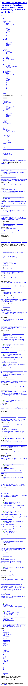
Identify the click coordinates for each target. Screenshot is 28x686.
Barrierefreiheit (6, 651)
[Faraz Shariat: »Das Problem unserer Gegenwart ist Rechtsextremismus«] (13, 438)
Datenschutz (5, 650)
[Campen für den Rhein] (14, 590)
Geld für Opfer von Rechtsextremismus (9, 189)
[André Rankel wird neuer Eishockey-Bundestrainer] (6, 265)
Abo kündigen (6, 632)
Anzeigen (5, 645)
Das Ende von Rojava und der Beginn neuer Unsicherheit (12, 323)
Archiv (4, 654)
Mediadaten (5, 646)
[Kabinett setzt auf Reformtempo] (14, 465)
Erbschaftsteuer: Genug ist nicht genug (8, 546)
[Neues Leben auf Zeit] (14, 211)
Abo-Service (8, 69)
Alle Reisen (8, 63)
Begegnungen (8, 44)
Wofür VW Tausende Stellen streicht (8, 228)
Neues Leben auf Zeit (5, 215)
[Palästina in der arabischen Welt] (14, 375)
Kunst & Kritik (9, 42)
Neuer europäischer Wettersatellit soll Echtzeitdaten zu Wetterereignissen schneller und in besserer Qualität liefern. (13, 562)
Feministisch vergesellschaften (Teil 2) (8, 297)
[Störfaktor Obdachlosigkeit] (14, 478)
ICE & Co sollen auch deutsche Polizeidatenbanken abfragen (13, 391)
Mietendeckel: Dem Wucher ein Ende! (8, 177)
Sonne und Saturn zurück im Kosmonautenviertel (11, 571)
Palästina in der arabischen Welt (7, 379)
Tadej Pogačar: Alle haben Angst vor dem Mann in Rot (12, 404)
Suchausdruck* (6, 95)
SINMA (13, 684)
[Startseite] (14, 7)
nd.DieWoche (8, 67)
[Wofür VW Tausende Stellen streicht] (14, 225)
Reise (7, 48)
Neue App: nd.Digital (7, 634)
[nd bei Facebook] (3, 667)
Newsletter (8, 31)
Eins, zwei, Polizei (4, 456)
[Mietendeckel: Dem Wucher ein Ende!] (14, 173)
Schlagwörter (6, 656)
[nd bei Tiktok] (6, 37)
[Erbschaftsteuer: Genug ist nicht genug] (14, 542)
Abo (1, 15)
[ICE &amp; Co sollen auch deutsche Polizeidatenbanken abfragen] (14, 387)
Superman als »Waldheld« (6, 493)
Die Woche (8, 29)
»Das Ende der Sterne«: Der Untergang (9, 429)
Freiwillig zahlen (6, 636)
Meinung (7, 23)
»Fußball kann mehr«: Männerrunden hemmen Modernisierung (13, 201)
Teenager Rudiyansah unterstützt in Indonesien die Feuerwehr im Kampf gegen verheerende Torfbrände (14, 496)
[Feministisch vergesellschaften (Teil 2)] (14, 293)
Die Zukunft (5, 660)
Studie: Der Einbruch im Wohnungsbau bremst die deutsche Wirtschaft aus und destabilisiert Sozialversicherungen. (13, 420)
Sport (7, 28)
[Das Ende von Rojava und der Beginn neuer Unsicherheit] (14, 320)
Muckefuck (8, 53)
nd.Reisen (5, 658)
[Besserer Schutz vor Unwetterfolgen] (14, 556)
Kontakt (4, 643)
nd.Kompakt (8, 51)
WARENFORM (4, 684)
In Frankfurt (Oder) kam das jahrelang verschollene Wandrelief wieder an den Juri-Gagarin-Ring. (13, 574)
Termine (5, 60)
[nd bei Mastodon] (6, 32)
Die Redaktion (6, 638)
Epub (7, 633)
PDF (4, 633)
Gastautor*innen (6, 640)
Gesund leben (8, 56)
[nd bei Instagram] (6, 35)
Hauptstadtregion (9, 25)
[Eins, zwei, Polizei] (14, 453)
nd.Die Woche (9, 52)
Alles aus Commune (10, 59)
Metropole (8, 45)
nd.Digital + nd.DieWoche (11, 66)
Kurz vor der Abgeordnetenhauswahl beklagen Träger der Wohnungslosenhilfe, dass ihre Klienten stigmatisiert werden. (13, 485)
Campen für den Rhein (5, 594)
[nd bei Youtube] (6, 38)
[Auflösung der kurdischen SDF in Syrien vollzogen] (14, 580)
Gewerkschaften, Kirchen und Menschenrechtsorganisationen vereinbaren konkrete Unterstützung (13, 192)
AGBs (7, 70)
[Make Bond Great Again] (14, 307)
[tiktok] (6, 87)
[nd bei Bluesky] (6, 34)
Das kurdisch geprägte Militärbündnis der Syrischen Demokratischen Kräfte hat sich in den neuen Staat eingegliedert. (14, 587)
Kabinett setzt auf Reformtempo (7, 468)
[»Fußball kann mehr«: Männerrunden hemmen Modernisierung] (14, 198)
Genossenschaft (6, 91)
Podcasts (7, 30)
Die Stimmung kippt (5, 163)
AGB (4, 652)
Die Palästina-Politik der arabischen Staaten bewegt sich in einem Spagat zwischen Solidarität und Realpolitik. (14, 382)
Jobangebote (5, 644)
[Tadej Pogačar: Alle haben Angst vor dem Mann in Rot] (14, 401)
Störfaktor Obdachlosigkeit (6, 482)
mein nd (4, 93)
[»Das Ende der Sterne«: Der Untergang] (14, 426)
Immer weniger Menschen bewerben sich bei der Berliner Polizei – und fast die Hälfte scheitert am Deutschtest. (14, 459)
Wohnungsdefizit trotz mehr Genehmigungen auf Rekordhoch (13, 417)
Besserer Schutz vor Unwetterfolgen (8, 559)
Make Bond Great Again (6, 310)
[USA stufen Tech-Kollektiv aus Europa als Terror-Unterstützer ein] (14, 279)
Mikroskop (8, 43)
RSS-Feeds (5, 661)
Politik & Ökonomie (10, 24)
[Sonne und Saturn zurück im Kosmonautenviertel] (14, 568)
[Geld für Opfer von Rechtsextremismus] (14, 185)
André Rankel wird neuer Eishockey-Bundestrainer (11, 268)
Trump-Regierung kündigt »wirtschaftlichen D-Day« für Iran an (14, 242)
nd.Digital (8, 65)
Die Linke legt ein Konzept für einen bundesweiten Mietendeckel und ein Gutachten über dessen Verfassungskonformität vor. (14, 180)
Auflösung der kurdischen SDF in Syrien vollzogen (11, 584)
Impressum (5, 649)
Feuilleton (8, 27)
